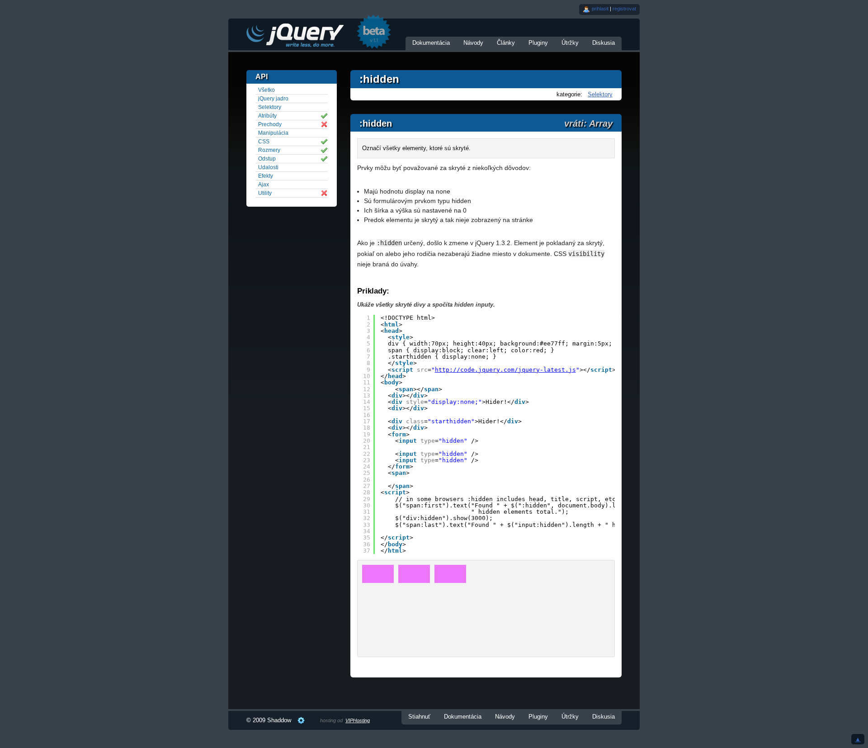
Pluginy (538, 42)
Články (506, 42)
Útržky (570, 42)
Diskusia (603, 42)
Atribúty (267, 116)
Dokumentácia (431, 42)
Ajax (263, 184)
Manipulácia (273, 133)
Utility (265, 193)
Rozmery (269, 150)
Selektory (600, 94)
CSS (263, 141)
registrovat (624, 8)
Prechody (270, 124)
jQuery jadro (273, 98)
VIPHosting (357, 720)
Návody (473, 42)
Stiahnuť (419, 716)
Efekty (265, 176)
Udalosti (268, 167)
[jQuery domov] (294, 35)
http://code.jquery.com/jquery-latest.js (505, 369)
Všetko (266, 90)
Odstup (267, 159)
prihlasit (600, 8)
